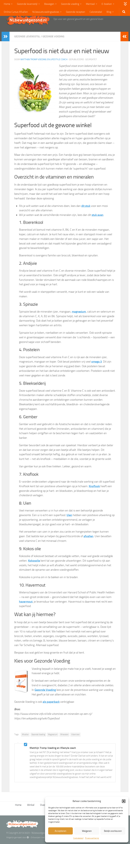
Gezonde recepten (75, 11)
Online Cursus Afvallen (16, 11)
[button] (123, 801)
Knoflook (94, 486)
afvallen (88, 536)
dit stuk (85, 206)
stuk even (97, 215)
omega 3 (96, 361)
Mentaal (90, 3)
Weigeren (87, 831)
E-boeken (107, 3)
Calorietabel (96, 11)
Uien (69, 515)
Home (7, 3)
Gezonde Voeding (38, 734)
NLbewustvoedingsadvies (45, 11)
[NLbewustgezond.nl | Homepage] (28, 19)
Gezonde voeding (70, 3)
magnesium (79, 311)
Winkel (30, 804)
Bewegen (49, 3)
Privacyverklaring (92, 838)
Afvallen (25, 734)
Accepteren (60, 831)
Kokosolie (34, 560)
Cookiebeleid (78, 838)
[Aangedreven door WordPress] (28, 837)
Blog (109, 11)
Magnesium (52, 734)
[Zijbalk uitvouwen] (6, 36)
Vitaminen (75, 734)
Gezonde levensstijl (27, 3)
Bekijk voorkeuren (113, 831)
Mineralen (64, 734)
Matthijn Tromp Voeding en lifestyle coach (43, 59)
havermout (25, 601)
